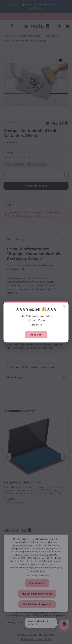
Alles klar (36, 334)
